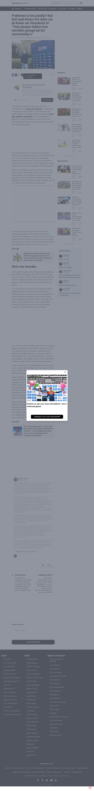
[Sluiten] (65, 372)
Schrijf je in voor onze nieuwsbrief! (47, 417)
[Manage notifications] (90, 787)
